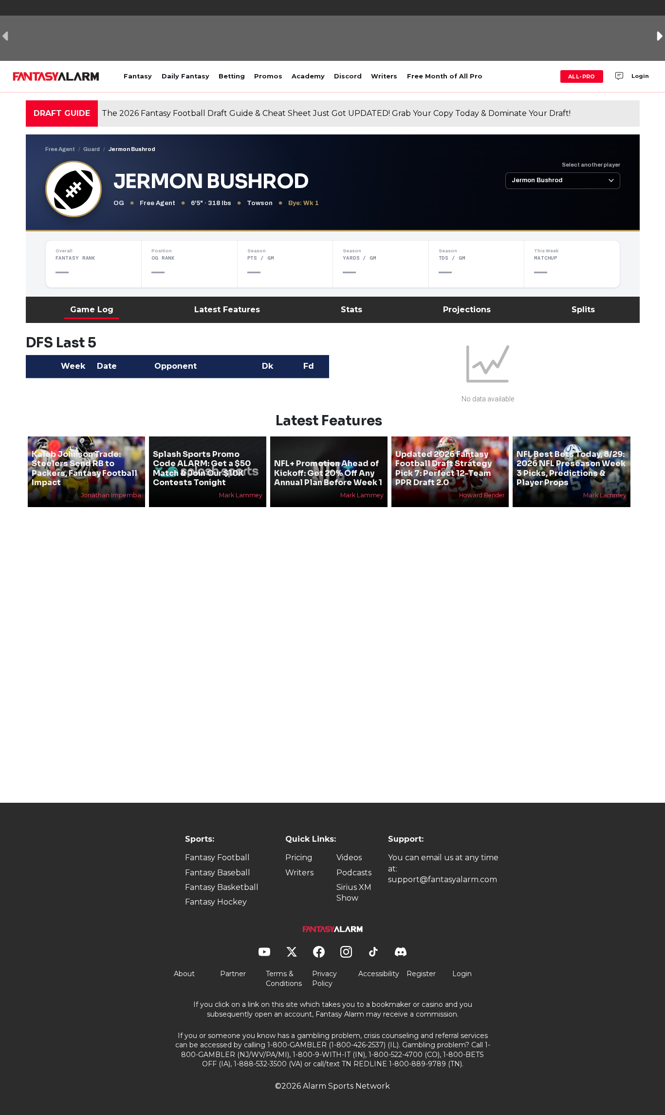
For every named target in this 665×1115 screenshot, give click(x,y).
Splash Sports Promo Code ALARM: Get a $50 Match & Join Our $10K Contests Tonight (202, 468)
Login (640, 76)
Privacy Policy (324, 978)
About (184, 973)
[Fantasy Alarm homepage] (56, 76)
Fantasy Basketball (222, 887)
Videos (349, 857)
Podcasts (353, 872)
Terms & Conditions (284, 978)
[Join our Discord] (619, 76)
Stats (351, 309)
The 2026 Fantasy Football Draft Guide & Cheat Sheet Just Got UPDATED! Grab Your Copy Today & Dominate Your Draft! (336, 113)
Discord (348, 76)
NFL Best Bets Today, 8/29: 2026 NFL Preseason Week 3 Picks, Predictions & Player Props (571, 468)
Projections (467, 309)
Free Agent (60, 149)
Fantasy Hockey (216, 902)
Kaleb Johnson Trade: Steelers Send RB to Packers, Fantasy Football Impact (84, 468)
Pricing (299, 857)
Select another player (591, 165)
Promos (268, 76)
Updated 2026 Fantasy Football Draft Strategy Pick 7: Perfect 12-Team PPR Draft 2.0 (443, 468)
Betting (232, 76)
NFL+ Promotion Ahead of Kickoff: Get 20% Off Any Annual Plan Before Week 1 (328, 472)
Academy (308, 76)
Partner (233, 973)
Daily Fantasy (185, 76)
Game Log (91, 309)
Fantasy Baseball (217, 872)
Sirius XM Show (353, 893)
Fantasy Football (217, 857)
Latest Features (227, 309)
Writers (384, 76)
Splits (583, 309)
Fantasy (138, 76)
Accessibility (378, 973)
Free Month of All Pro (444, 76)
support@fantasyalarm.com (442, 879)
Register (421, 973)
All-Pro (581, 76)
